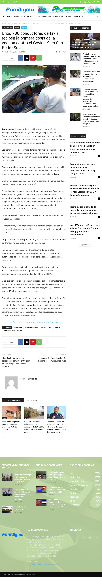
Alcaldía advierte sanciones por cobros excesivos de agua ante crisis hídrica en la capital (91, 119)
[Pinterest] (33, 58)
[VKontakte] (94, 2)
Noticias (43, 327)
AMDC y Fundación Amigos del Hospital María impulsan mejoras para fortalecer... (22, 494)
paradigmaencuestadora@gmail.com (43, 564)
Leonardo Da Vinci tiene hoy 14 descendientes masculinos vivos (52, 359)
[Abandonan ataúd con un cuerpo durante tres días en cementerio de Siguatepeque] (75, 74)
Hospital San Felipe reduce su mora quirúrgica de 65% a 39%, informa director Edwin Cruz (34, 427)
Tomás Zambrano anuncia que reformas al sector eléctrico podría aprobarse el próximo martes (91, 59)
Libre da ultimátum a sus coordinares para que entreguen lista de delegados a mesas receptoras (16, 362)
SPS (50, 327)
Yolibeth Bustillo (11, 52)
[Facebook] (81, 2)
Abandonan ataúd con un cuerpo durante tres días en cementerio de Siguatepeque (91, 76)
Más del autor (31, 400)
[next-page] (7, 437)
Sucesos (68, 17)
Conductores (18, 327)
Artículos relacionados (13, 400)
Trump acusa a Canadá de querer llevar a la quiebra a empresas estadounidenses (84, 210)
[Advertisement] (34, 121)
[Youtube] (98, 2)
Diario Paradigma (31, 327)
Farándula (46, 17)
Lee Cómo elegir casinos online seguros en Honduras (34, 322)
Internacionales (14, 23)
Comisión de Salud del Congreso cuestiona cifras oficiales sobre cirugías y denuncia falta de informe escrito (56, 427)
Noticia (24, 23)
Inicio (4, 23)
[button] (97, 16)
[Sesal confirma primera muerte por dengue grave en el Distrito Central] (11, 412)
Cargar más (84, 244)
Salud (37, 17)
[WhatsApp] (39, 58)
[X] (85, 2)
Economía (28, 17)
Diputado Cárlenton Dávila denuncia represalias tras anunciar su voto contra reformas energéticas (84, 44)
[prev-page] (3, 437)
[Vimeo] (89, 2)
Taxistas (57, 327)
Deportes (57, 17)
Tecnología (78, 17)
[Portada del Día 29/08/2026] (7, 509)
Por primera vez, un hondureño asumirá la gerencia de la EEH (56, 489)
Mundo (17, 17)
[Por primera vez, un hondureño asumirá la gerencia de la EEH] (41, 489)
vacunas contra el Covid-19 (12, 331)
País (8, 17)
